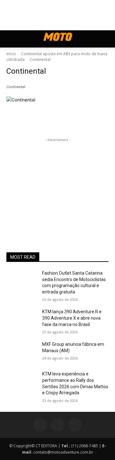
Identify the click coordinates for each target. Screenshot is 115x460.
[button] (11, 39)
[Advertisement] (57, 183)
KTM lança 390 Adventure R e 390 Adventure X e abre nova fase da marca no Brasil (72, 318)
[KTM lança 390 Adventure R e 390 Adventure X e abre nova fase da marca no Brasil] (21, 319)
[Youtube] (74, 425)
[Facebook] (40, 425)
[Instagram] (57, 425)
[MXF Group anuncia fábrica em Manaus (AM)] (21, 352)
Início (11, 53)
